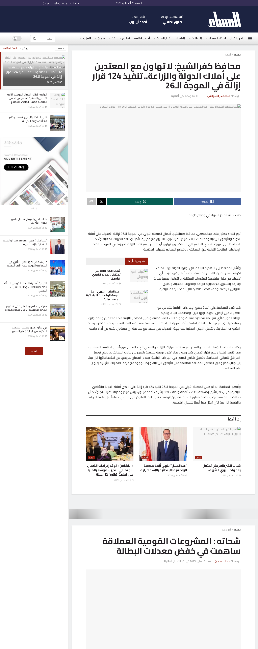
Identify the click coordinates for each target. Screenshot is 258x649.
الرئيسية (237, 54)
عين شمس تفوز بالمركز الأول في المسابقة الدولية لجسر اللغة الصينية (26, 263)
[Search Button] (34, 38)
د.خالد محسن (222, 561)
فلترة (61, 48)
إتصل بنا (56, 3)
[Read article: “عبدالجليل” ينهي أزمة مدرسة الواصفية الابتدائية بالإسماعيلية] (139, 296)
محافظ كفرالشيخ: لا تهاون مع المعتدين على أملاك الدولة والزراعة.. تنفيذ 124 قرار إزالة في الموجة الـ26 (34, 72)
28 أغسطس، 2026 (109, 283)
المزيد (34, 351)
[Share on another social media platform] (91, 201)
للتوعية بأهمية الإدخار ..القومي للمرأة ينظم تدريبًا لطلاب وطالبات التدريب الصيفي (25, 287)
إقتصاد (180, 38)
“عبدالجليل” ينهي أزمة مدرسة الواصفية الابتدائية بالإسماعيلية (25, 242)
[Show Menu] (250, 38)
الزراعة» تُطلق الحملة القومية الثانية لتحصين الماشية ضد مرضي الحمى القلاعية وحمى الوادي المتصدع (27, 98)
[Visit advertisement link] (34, 171)
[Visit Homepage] (227, 19)
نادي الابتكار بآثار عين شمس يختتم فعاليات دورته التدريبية (28, 119)
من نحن (46, 3)
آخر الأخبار (236, 38)
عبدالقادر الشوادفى (218, 95)
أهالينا (228, 54)
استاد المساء (217, 38)
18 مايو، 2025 (190, 95)
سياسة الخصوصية (70, 3)
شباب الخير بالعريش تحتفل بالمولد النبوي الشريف (28, 220)
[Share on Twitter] (101, 201)
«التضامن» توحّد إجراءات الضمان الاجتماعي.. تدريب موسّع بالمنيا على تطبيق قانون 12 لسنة (110, 470)
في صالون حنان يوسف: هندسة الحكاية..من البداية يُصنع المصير (29, 329)
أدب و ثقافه (142, 38)
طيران (101, 38)
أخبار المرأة (164, 38)
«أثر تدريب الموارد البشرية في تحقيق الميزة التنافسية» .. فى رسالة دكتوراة (26, 307)
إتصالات (197, 38)
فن (113, 38)
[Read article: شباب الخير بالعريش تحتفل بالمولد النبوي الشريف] (139, 275)
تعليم (126, 38)
